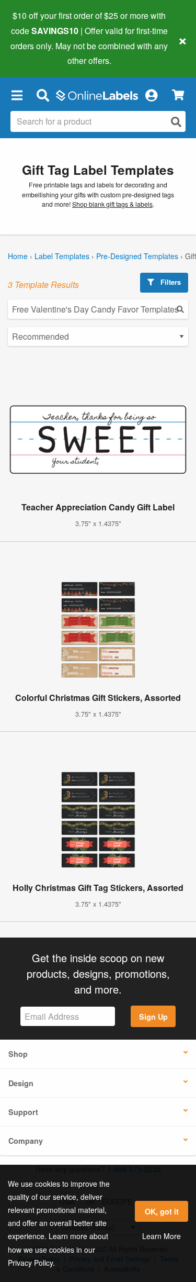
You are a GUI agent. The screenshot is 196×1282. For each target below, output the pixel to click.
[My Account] (151, 94)
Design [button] (20, 1083)
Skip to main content (38, 53)
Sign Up (153, 1016)
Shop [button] (18, 1054)
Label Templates (61, 256)
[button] (16, 94)
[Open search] (176, 121)
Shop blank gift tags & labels (112, 204)
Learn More (161, 1236)
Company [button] (25, 1140)
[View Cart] (178, 95)
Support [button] (23, 1112)
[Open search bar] (42, 94)
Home (18, 256)
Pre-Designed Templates (137, 256)
